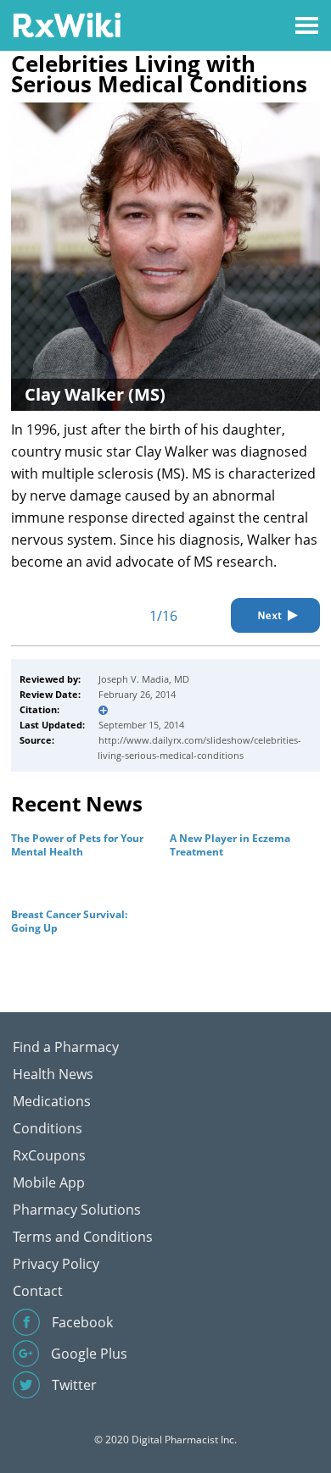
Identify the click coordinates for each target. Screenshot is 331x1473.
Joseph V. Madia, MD (143, 679)
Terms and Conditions (83, 1236)
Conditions (47, 1128)
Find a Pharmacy (66, 1047)
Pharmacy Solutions (77, 1209)
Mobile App (49, 1182)
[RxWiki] (67, 24)
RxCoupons (49, 1155)
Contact (38, 1291)
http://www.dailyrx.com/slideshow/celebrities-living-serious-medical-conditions (199, 747)
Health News (53, 1074)
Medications (52, 1101)
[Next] (275, 615)
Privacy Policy (56, 1263)
